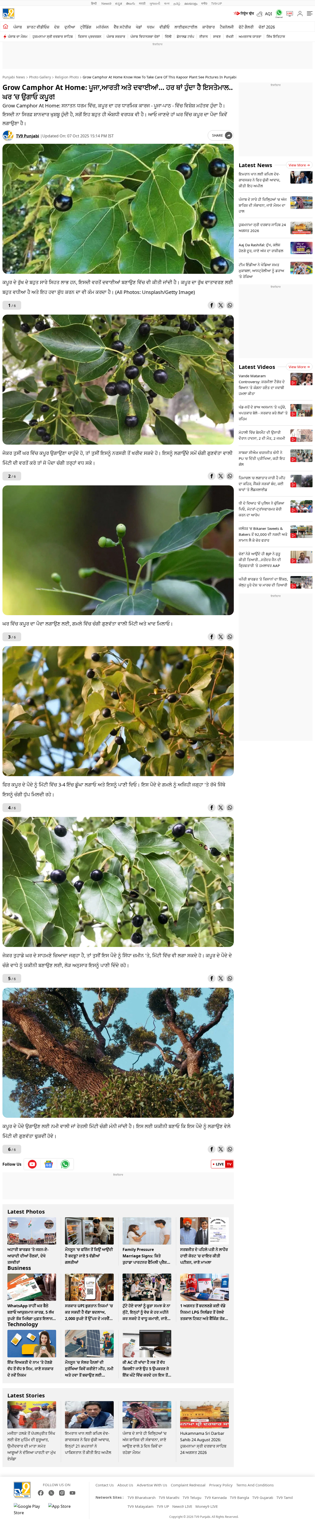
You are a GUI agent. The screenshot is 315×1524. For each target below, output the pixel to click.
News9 (106, 3)
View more (297, 165)
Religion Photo (67, 77)
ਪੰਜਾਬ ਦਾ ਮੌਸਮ (17, 36)
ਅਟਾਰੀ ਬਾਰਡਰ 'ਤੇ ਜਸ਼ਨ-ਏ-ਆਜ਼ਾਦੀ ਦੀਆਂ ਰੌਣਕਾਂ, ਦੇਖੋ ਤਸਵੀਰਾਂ (27, 1256)
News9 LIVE (182, 1506)
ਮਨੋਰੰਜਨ (102, 27)
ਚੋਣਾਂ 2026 (267, 27)
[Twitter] (221, 305)
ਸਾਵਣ (217, 36)
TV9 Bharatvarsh (141, 1497)
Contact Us (104, 1484)
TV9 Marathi (169, 1497)
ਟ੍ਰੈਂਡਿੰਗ (85, 27)
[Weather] (261, 14)
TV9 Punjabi (27, 136)
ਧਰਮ (151, 27)
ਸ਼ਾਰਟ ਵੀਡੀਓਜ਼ (38, 27)
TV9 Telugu (192, 1497)
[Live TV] (288, 13)
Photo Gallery (40, 77)
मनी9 (204, 3)
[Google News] (49, 1164)
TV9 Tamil (284, 1497)
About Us (125, 1484)
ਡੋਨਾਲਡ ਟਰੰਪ (185, 36)
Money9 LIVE (206, 1506)
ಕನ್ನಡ (118, 3)
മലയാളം (190, 3)
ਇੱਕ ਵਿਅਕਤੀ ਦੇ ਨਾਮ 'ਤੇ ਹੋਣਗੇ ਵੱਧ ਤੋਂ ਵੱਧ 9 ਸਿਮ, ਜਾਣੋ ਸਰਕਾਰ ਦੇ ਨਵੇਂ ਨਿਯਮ (30, 1369)
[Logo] (8, 13)
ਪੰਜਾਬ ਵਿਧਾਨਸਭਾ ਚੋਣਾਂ (145, 36)
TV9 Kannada (216, 1497)
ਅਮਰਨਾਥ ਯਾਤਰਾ (250, 36)
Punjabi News (13, 77)
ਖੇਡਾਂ (139, 27)
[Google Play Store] (28, 1509)
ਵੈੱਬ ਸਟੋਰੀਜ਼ (122, 27)
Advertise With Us (152, 1484)
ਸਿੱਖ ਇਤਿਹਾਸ (276, 36)
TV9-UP (216, 3)
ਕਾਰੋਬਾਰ (208, 27)
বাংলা (167, 3)
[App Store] (63, 1509)
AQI (268, 13)
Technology (22, 1324)
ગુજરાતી (154, 3)
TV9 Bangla (239, 1497)
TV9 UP (163, 1506)
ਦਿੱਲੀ (168, 36)
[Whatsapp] (277, 13)
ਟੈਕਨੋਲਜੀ (227, 27)
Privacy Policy (221, 1484)
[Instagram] (62, 1493)
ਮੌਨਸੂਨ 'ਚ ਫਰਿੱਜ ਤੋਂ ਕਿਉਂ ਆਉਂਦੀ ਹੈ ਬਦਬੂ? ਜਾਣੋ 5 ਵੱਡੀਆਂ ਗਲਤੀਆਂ (89, 1256)
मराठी (142, 3)
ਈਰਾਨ (203, 36)
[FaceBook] (41, 1493)
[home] (5, 26)
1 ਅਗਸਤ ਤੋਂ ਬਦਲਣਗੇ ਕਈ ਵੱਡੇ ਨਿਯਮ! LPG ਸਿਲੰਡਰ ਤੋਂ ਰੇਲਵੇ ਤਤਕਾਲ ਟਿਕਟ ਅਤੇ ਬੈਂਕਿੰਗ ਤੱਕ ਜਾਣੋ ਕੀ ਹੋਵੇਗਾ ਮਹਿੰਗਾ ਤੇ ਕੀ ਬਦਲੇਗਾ (202, 1318)
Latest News (255, 165)
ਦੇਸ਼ (57, 27)
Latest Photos (26, 1211)
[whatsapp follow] (65, 1164)
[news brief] (243, 14)
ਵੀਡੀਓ (164, 27)
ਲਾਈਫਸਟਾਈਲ (185, 27)
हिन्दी (94, 3)
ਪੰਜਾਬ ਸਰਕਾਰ (116, 36)
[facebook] (212, 305)
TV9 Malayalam (140, 1506)
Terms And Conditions (255, 1484)
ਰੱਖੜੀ (230, 36)
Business (19, 1267)
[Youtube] (32, 1164)
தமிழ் (176, 3)
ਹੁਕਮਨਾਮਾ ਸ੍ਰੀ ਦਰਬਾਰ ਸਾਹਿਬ (52, 36)
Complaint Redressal (188, 1484)
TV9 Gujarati (262, 1497)
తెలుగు (130, 3)
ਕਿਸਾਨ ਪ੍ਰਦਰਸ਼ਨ (89, 36)
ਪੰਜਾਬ (17, 27)
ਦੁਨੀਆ (69, 27)
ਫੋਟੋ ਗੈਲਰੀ (246, 27)
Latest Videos (257, 366)
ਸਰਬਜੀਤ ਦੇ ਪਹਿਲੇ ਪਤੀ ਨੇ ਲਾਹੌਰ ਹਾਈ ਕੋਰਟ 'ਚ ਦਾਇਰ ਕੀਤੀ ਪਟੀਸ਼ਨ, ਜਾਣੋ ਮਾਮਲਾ (204, 1256)
